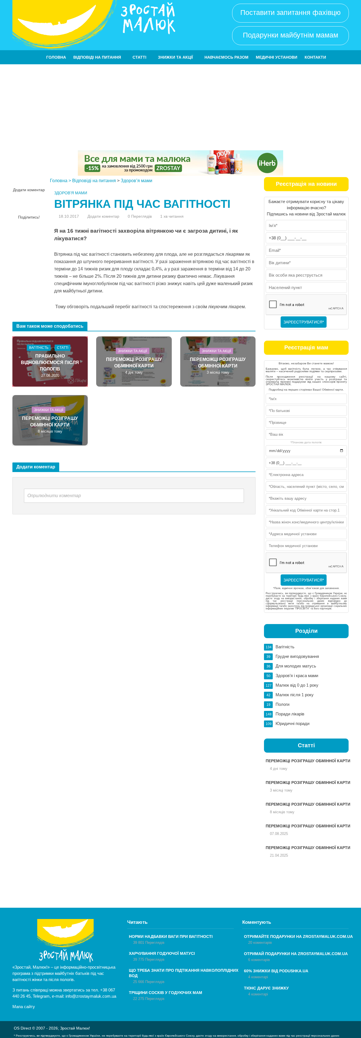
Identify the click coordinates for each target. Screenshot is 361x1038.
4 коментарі (258, 977)
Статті (139, 57)
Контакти (315, 57)
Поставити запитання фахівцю (290, 12)
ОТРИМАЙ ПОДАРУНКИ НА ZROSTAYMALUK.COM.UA (296, 953)
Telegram (41, 996)
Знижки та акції (175, 57)
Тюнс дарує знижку (266, 988)
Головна (56, 57)
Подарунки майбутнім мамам (290, 35)
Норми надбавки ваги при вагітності (171, 936)
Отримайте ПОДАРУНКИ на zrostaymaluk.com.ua (298, 936)
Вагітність (39, 348)
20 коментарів (260, 942)
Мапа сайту (23, 1006)
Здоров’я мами (136, 180)
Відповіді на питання (97, 57)
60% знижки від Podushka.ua (276, 971)
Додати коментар (29, 190)
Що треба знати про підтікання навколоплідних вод (183, 973)
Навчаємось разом (226, 57)
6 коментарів (259, 960)
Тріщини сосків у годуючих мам (165, 992)
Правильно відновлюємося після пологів (50, 362)
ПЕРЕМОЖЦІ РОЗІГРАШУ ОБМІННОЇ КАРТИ (134, 362)
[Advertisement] (180, 106)
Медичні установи (276, 57)
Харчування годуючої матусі (162, 953)
